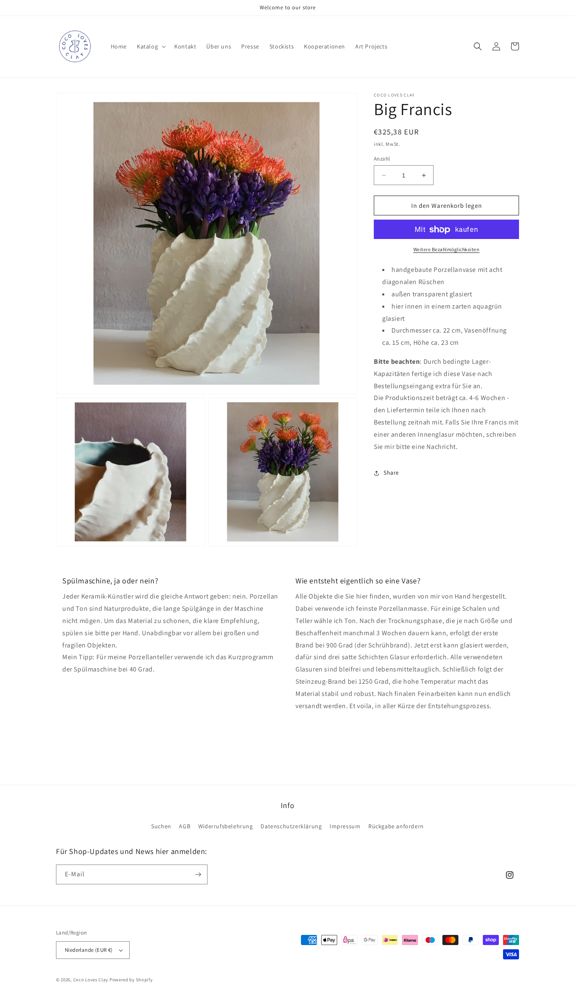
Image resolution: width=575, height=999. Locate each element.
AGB (184, 826)
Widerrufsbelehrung (225, 826)
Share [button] (391, 472)
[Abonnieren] (198, 874)
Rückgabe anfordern (396, 826)
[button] (150, 46)
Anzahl (382, 158)
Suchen (161, 826)
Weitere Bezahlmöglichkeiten (446, 250)
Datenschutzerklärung (291, 826)
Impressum (345, 826)
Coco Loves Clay (91, 980)
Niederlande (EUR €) (89, 949)
